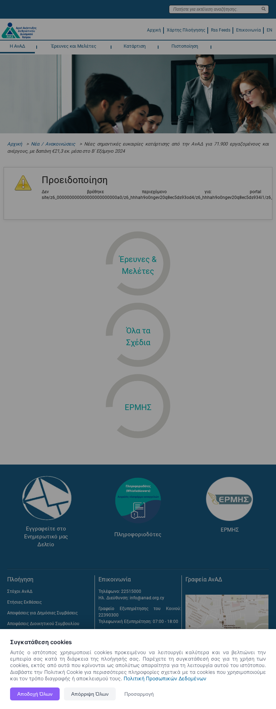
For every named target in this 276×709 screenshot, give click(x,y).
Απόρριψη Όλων (90, 694)
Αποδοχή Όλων (34, 694)
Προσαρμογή (139, 694)
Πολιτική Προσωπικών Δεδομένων (165, 678)
